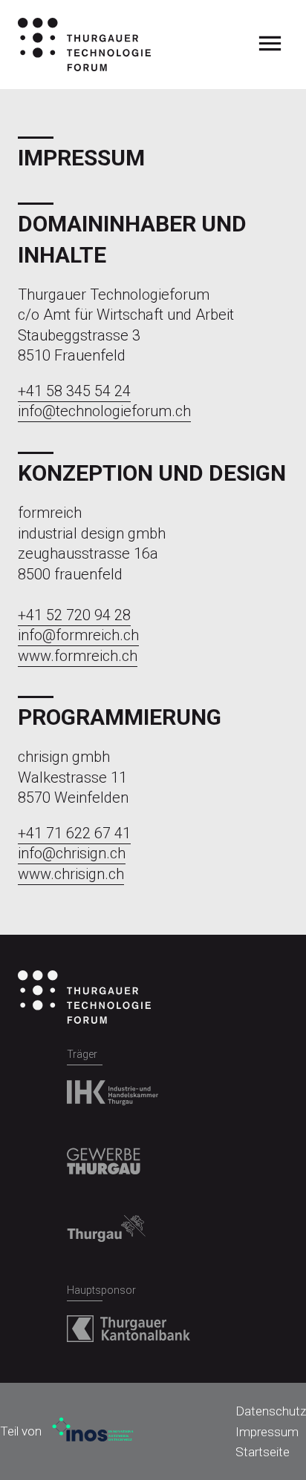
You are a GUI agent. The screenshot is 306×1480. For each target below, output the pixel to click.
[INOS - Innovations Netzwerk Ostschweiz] (89, 1431)
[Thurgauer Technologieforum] (84, 44)
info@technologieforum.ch (104, 411)
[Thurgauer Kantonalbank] (128, 1323)
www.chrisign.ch (71, 874)
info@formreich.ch (78, 635)
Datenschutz (270, 1411)
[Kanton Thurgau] (106, 1222)
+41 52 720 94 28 (74, 615)
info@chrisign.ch (72, 853)
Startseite (262, 1451)
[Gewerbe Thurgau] (103, 1155)
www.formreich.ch (77, 656)
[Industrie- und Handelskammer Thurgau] (112, 1087)
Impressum (267, 1431)
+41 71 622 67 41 (74, 833)
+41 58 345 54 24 (74, 391)
